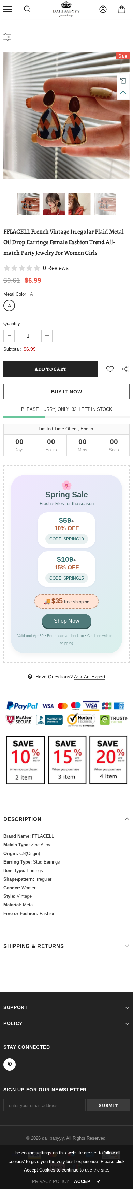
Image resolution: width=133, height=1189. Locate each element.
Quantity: (12, 323)
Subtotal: (12, 349)
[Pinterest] (9, 1064)
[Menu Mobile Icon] (7, 9)
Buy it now (66, 391)
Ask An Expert (89, 676)
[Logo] (66, 8)
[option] (66, 115)
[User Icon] (103, 9)
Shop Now (66, 621)
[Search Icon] (27, 9)
